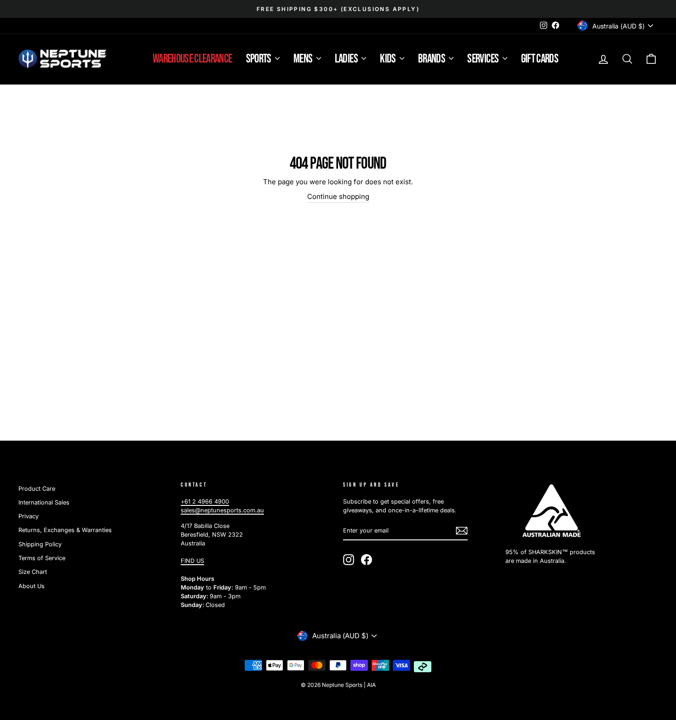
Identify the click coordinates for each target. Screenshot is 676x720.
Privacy (28, 516)
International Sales (43, 502)
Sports (259, 59)
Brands (432, 59)
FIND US (192, 560)
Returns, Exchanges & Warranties (65, 530)
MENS (303, 59)
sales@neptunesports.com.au (222, 510)
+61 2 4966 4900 (205, 501)
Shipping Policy (40, 544)
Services (483, 59)
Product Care (36, 488)
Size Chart (32, 571)
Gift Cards (540, 59)
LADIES (347, 59)
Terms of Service (41, 558)
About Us (31, 586)
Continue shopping (338, 196)
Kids (388, 59)
